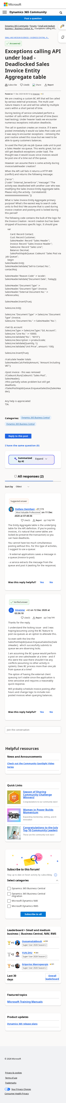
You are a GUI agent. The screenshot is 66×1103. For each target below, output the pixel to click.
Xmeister (36, 94)
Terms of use (11, 1077)
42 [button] (43, 94)
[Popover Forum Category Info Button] (56, 875)
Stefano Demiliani (25, 509)
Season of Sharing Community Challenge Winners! (37, 794)
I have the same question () (22, 445)
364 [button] (36, 953)
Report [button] (51, 85)
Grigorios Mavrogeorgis (35, 964)
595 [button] (46, 941)
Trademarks (10, 1082)
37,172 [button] (40, 509)
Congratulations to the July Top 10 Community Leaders (40, 829)
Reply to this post (18, 436)
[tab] (29, 477)
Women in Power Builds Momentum (38, 811)
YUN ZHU (27, 952)
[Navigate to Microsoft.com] (12, 4)
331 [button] (52, 964)
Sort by (9, 486)
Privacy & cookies (13, 1072)
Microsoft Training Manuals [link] (25, 1001)
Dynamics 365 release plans (22, 1023)
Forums (33, 26)
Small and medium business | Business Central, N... (30, 27)
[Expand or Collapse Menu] (4, 12)
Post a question (33, 18)
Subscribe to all (33, 914)
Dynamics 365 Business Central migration (28, 894)
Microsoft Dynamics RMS (25, 906)
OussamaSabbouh (32, 941)
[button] (61, 12)
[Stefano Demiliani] (11, 509)
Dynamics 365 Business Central (35, 417)
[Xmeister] (11, 610)
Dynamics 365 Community (28, 12)
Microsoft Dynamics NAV (25, 900)
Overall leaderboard (52, 977)
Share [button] (38, 85)
